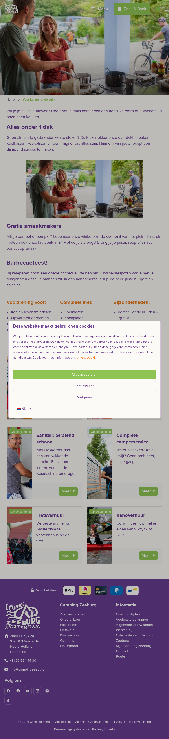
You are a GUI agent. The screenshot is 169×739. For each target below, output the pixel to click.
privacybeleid (86, 357)
